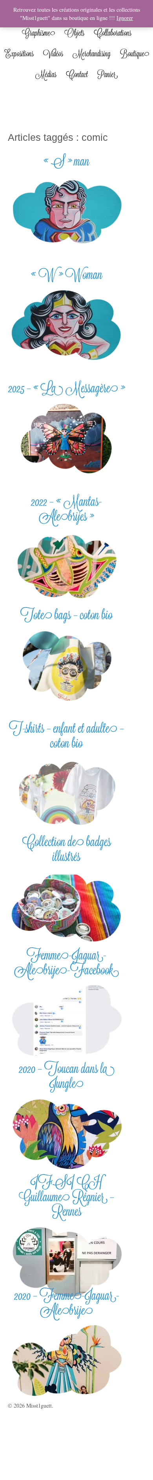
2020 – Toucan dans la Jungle (67, 1075)
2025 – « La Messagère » (66, 387)
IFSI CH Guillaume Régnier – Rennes (66, 1196)
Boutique (134, 53)
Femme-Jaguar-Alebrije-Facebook (67, 962)
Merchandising (92, 53)
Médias (45, 74)
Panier (107, 74)
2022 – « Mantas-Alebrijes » (66, 508)
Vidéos (53, 53)
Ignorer (125, 18)
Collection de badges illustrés (66, 848)
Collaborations (112, 33)
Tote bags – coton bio (66, 614)
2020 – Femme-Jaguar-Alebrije (66, 1302)
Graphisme (38, 33)
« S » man (66, 161)
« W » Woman (66, 274)
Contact (77, 74)
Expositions (19, 53)
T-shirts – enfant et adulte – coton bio (66, 735)
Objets (74, 33)
